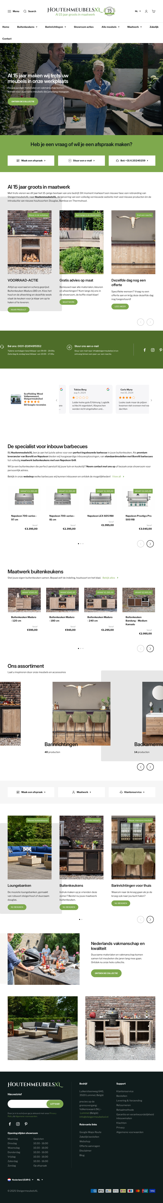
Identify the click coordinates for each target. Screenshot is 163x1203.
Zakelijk (154, 27)
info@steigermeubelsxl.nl (93, 1116)
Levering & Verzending (129, 1100)
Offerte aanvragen (89, 1146)
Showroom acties (84, 27)
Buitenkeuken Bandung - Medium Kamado (136, 621)
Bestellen (121, 1096)
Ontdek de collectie (22, 101)
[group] (81, 715)
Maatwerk (133, 27)
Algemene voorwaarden (26, 1116)
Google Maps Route (90, 1132)
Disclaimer (85, 1150)
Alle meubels (109, 27)
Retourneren (123, 1105)
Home (5, 27)
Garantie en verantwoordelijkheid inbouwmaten (135, 1116)
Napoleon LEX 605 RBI (100, 516)
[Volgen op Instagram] (153, 350)
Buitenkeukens (25, 27)
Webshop (84, 1141)
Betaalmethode (125, 1109)
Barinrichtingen (54, 27)
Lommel (84, 1113)
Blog (82, 1155)
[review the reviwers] (91, 390)
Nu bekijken (17, 907)
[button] (150, 543)
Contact (6, 38)
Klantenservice (125, 1091)
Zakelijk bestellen (89, 1136)
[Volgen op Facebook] (144, 350)
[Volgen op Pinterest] (161, 350)
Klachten (121, 1123)
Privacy (120, 1127)
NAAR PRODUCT (18, 309)
